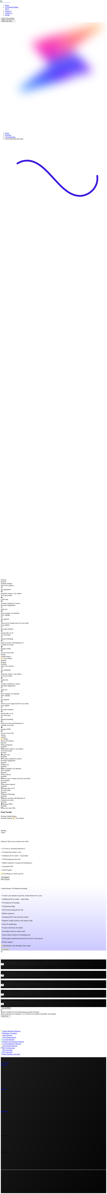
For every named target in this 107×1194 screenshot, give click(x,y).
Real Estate (8, 1117)
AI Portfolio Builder (11, 1157)
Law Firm (8, 1115)
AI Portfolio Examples (12, 1072)
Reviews (8, 1076)
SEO (6, 1080)
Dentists (7, 1122)
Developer (8, 1104)
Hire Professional (10, 1084)
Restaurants (9, 1119)
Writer (7, 1102)
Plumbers (8, 1124)
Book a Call (7, 1187)
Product (7, 1068)
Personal (8, 1093)
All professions (10, 1108)
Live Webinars (10, 1145)
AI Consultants (10, 1128)
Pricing (7, 1074)
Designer (8, 1096)
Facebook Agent (10, 1161)
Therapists (8, 1132)
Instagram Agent (10, 1165)
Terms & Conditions (11, 1148)
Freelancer (8, 1106)
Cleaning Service (10, 1130)
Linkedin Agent (10, 1163)
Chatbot (7, 1167)
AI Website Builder (11, 1156)
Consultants (9, 1120)
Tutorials (8, 1141)
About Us (8, 1085)
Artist (7, 1100)
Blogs (7, 1143)
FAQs (7, 1078)
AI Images (8, 1159)
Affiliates (8, 1082)
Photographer (9, 1098)
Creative (8, 1094)
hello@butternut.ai (10, 1190)
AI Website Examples (12, 1070)
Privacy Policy (10, 1146)
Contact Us (8, 1139)
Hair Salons (9, 1126)
